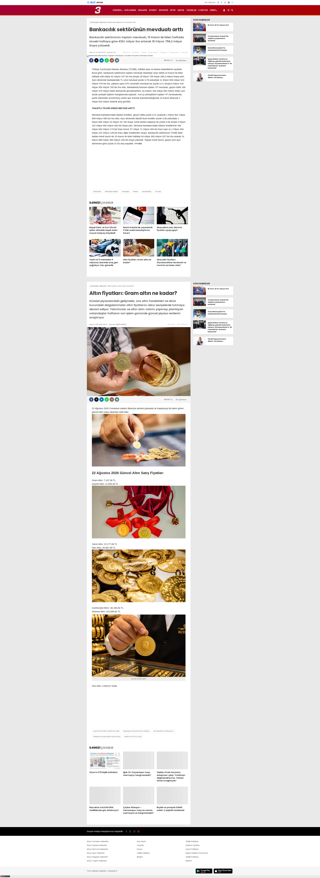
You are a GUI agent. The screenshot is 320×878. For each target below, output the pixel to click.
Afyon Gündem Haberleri (97, 841)
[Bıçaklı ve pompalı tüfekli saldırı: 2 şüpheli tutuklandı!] (172, 795)
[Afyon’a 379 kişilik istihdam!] (105, 760)
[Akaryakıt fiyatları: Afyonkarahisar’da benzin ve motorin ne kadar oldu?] (172, 247)
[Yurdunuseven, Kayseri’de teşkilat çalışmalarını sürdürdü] (199, 41)
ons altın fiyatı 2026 (134, 737)
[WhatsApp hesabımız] (232, 2)
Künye (139, 849)
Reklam (189, 861)
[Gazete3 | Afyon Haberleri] (98, 13)
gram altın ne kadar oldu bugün (107, 737)
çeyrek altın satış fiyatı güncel (137, 731)
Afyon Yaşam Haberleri (97, 861)
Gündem (117, 10)
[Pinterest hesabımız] (229, 2)
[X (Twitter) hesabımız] (221, 2)
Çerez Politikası (192, 849)
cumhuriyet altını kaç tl (164, 731)
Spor (173, 10)
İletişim (140, 857)
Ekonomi (163, 10)
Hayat (143, 52)
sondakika (147, 192)
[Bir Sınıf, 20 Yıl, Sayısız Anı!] (199, 30)
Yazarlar (191, 10)
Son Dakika (130, 10)
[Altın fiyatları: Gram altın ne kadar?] (138, 247)
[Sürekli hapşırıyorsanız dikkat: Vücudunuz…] (199, 81)
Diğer (213, 10)
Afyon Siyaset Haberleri (97, 845)
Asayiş (181, 10)
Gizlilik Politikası (143, 853)
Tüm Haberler (182, 324)
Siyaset (153, 10)
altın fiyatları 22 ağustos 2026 (106, 731)
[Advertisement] (138, 169)
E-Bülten (203, 10)
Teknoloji (184, 52)
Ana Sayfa (141, 841)
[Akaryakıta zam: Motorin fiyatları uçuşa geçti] (172, 215)
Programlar (174, 52)
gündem (126, 192)
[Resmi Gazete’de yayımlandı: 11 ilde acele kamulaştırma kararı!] (138, 215)
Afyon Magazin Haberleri (97, 857)
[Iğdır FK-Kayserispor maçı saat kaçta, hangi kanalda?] (138, 760)
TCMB (158, 192)
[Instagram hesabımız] (225, 2)
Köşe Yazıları (153, 52)
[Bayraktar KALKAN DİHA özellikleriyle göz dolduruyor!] (105, 795)
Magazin (142, 10)
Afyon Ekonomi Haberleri (97, 849)
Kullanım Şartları (193, 845)
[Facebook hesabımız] (218, 2)
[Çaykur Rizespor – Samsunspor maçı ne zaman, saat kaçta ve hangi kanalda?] (138, 795)
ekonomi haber (112, 192)
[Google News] (181, 60)
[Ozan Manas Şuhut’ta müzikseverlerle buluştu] (199, 53)
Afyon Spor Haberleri (95, 853)
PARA (136, 192)
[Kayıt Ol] (224, 10)
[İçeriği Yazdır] (117, 60)
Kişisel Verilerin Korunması (197, 853)
